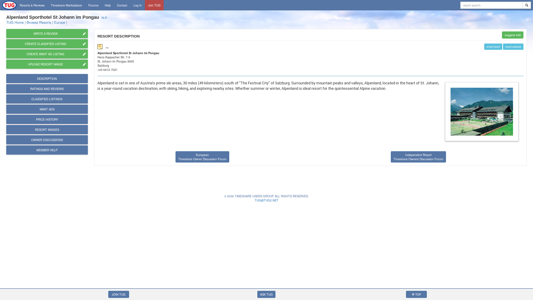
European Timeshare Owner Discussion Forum (202, 157)
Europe (59, 22)
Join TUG (154, 5)
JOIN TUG (119, 294)
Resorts (32, 5)
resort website (513, 46)
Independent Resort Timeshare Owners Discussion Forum (418, 157)
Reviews (47, 89)
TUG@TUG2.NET (266, 200)
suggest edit (513, 35)
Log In (137, 5)
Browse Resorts (39, 22)
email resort (493, 46)
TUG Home (15, 22)
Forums (93, 5)
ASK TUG (266, 294)
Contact (122, 5)
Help (108, 5)
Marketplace (66, 5)
